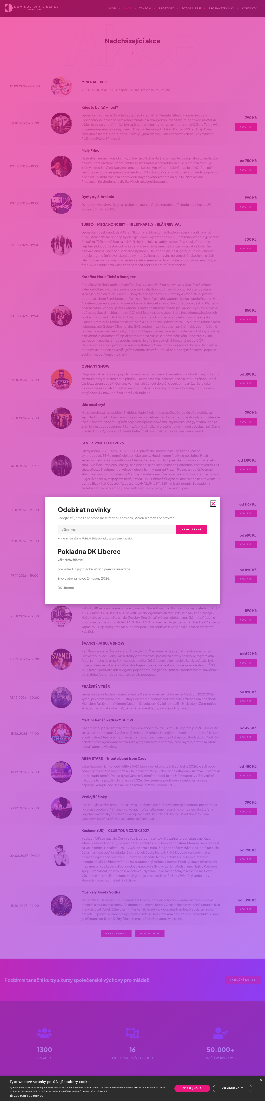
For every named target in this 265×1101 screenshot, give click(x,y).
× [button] (260, 1080)
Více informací (99, 1091)
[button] (89, 1095)
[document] (132, 550)
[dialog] (132, 1088)
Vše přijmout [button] (192, 1088)
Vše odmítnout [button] (232, 1088)
